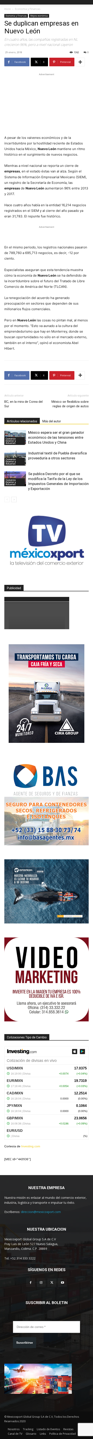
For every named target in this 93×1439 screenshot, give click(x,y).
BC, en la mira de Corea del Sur (23, 404)
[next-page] (14, 499)
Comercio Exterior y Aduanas (11, 441)
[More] (80, 62)
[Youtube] (62, 1282)
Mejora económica (39, 15)
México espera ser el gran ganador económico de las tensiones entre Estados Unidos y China (56, 437)
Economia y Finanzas (27, 9)
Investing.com (30, 1146)
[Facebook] (30, 1282)
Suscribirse (24, 1342)
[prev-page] (7, 499)
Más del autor (51, 421)
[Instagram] (41, 1282)
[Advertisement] (46, 103)
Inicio (7, 9)
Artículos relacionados (22, 421)
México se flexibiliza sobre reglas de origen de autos (70, 404)
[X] (52, 1282)
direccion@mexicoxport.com (41, 1212)
